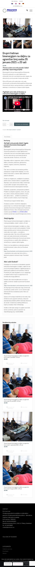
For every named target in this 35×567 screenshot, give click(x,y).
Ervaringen (5, 551)
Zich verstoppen (18, 563)
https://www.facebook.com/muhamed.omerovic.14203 (18, 251)
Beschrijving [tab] (7, 136)
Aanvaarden (8, 563)
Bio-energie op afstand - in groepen (14, 129)
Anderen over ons (7, 549)
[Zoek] (26, 10)
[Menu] (30, 10)
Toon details (24, 363)
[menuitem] (14, 1)
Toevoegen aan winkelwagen (21, 124)
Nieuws (5, 553)
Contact (21, 1)
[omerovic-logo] (14, 10)
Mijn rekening (14, 1)
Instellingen (27, 563)
